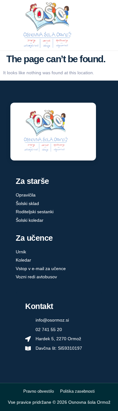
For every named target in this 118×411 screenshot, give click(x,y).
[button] (106, 25)
